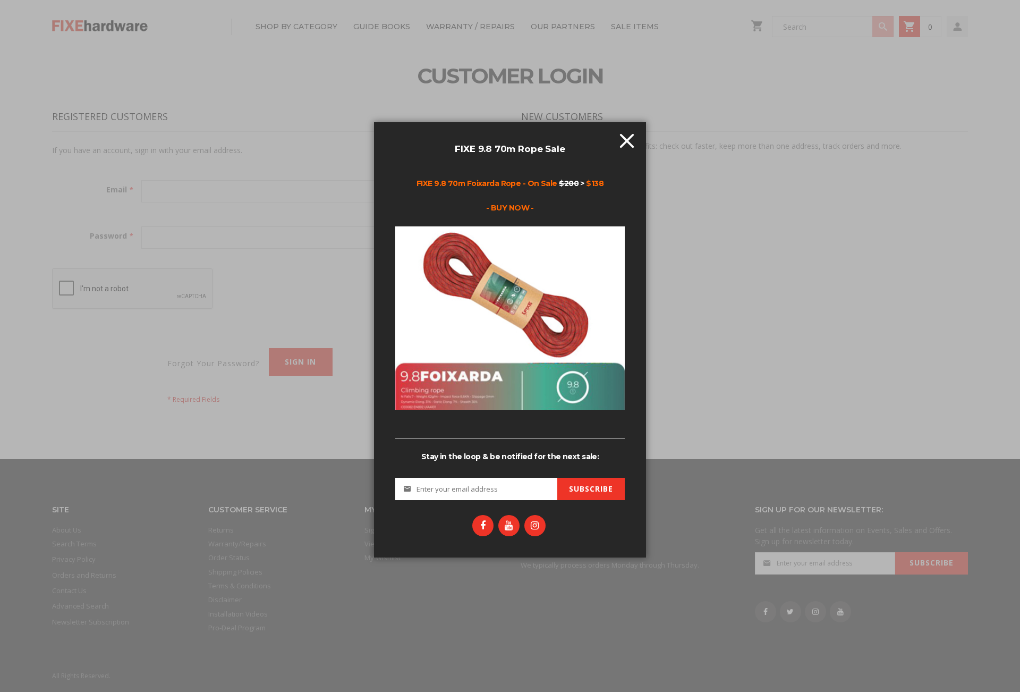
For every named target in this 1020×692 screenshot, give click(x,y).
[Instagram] (535, 525)
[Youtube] (509, 525)
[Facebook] (483, 525)
